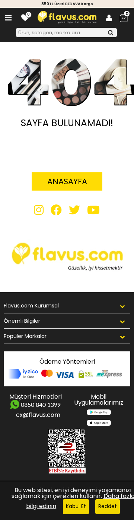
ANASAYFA (67, 181)
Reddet (107, 506)
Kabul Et (76, 506)
